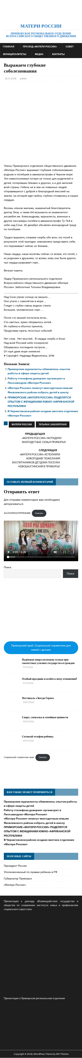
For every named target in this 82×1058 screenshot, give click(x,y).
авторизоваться (13, 504)
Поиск (7, 567)
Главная (8, 47)
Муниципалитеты (14, 54)
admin (23, 79)
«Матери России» (15, 885)
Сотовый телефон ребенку (38, 736)
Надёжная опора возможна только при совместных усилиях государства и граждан (48, 661)
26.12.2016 (10, 79)
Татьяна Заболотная (53, 424)
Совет (70, 47)
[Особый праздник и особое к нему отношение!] (11, 686)
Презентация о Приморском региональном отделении (34, 998)
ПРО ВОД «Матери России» (40, 47)
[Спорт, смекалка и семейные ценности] (11, 725)
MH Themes (62, 1054)
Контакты (58, 54)
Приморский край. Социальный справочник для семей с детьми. (41, 647)
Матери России (22, 424)
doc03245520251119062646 (17, 513)
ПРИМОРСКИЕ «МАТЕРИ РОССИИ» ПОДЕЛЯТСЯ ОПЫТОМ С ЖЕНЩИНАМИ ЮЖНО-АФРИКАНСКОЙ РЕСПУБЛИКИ (41, 401)
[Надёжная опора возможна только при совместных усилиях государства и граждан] (11, 667)
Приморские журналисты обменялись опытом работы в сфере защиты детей (39, 371)
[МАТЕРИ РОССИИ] (41, 17)
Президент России (15, 866)
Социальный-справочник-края (19, 757)
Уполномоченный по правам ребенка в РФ (30, 872)
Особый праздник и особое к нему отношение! (49, 679)
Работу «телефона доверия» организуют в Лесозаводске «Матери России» (36, 380)
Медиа (39, 54)
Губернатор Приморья (18, 878)
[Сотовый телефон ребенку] (11, 744)
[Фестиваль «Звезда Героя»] (11, 706)
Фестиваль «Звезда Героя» (38, 698)
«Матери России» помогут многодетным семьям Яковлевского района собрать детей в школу (40, 390)
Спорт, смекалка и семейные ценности (45, 717)
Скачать (39, 513)
